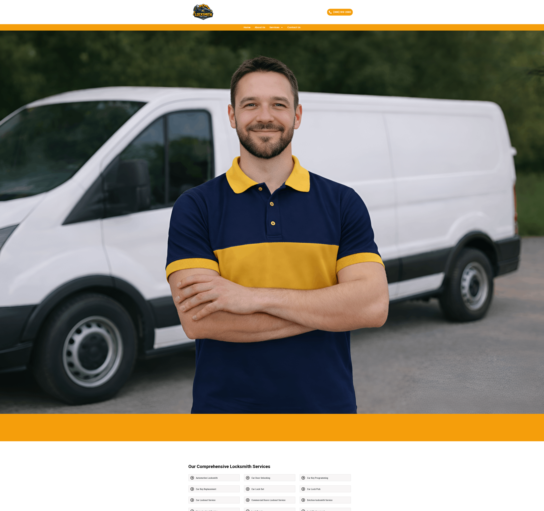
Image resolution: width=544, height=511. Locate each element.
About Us (260, 27)
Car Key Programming (317, 478)
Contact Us (293, 27)
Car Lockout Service (205, 500)
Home (247, 27)
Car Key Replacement (206, 489)
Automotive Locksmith (207, 478)
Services (274, 27)
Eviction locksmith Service (319, 500)
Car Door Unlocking (260, 478)
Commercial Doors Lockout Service (268, 500)
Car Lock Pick (313, 489)
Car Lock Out (257, 489)
